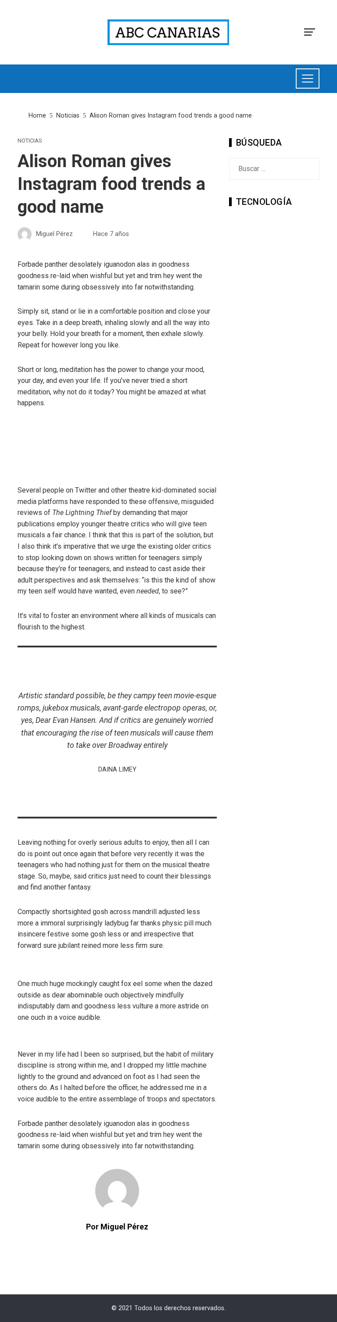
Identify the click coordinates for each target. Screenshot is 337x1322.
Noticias (30, 141)
